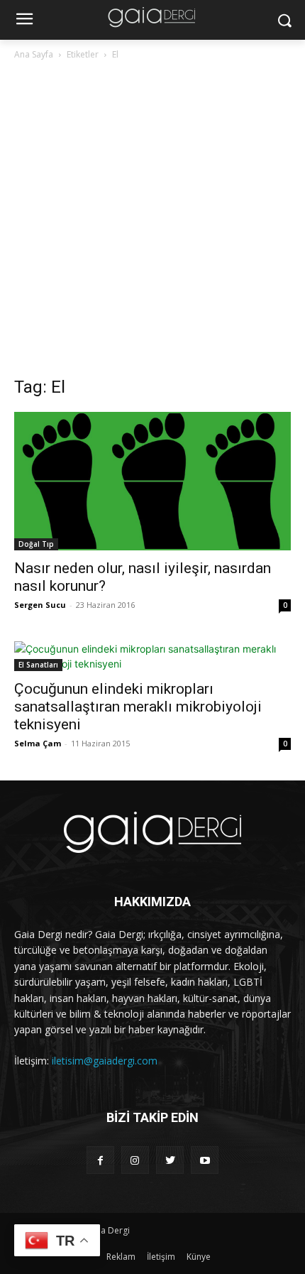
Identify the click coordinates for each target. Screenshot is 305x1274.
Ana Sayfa (33, 54)
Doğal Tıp (36, 544)
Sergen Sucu (40, 604)
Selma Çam (37, 743)
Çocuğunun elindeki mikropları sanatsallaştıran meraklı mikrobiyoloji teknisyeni (138, 706)
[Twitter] (170, 1160)
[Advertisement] (152, 222)
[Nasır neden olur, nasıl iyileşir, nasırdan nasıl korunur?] (152, 481)
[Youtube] (204, 1160)
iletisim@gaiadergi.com (104, 1060)
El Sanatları (38, 665)
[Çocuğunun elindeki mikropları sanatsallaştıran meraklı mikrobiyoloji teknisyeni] (152, 656)
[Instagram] (135, 1160)
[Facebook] (100, 1160)
